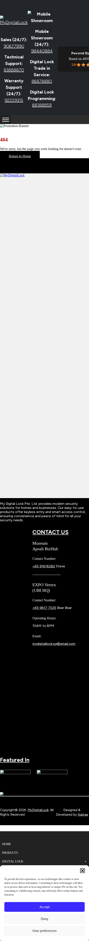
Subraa (83, 815)
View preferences (44, 931)
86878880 (42, 81)
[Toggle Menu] (5, 119)
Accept (44, 907)
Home (6, 844)
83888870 (14, 70)
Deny (44, 919)
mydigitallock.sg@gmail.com (53, 644)
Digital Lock (12, 861)
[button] (82, 870)
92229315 (14, 100)
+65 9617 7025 (44, 608)
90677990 (14, 46)
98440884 (42, 50)
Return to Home (20, 156)
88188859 (42, 105)
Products (10, 852)
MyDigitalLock (38, 810)
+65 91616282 (43, 566)
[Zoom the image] (44, 335)
